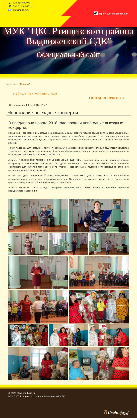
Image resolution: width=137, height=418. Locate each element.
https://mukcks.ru (26, 393)
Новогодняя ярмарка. (104, 97)
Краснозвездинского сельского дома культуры (50, 160)
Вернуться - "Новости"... (19, 84)
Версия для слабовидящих (113, 13)
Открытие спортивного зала (37, 93)
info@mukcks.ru (20, 9)
